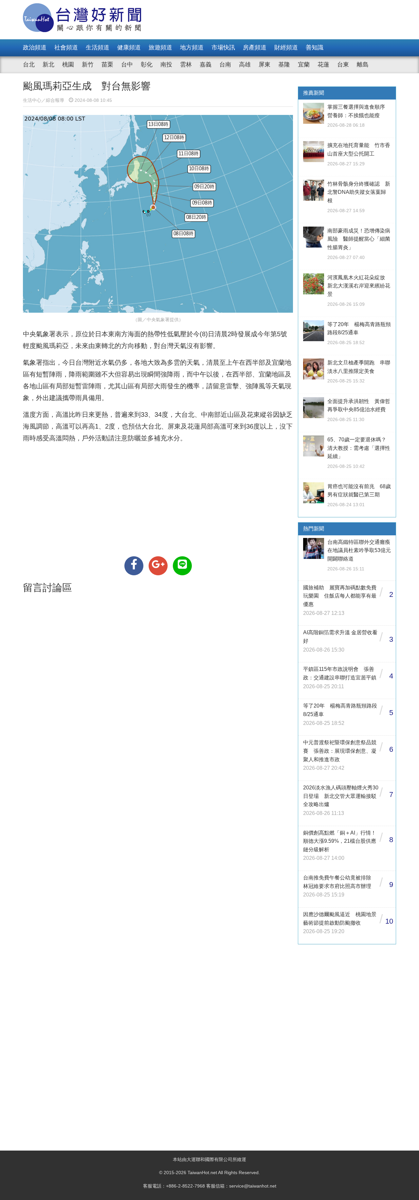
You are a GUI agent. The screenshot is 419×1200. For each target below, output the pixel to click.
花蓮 (323, 64)
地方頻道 (192, 47)
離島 (363, 64)
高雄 (245, 64)
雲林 (186, 64)
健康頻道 (129, 47)
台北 (29, 64)
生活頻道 (97, 47)
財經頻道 (286, 47)
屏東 (264, 64)
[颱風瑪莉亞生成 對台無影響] (134, 566)
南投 (166, 64)
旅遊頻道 (160, 47)
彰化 (147, 64)
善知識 (314, 47)
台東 (343, 64)
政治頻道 (34, 47)
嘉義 (205, 64)
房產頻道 (254, 47)
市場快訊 (223, 47)
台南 (225, 64)
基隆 (284, 64)
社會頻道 (66, 47)
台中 (127, 64)
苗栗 (107, 64)
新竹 (88, 64)
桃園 (68, 64)
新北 (48, 64)
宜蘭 (304, 64)
